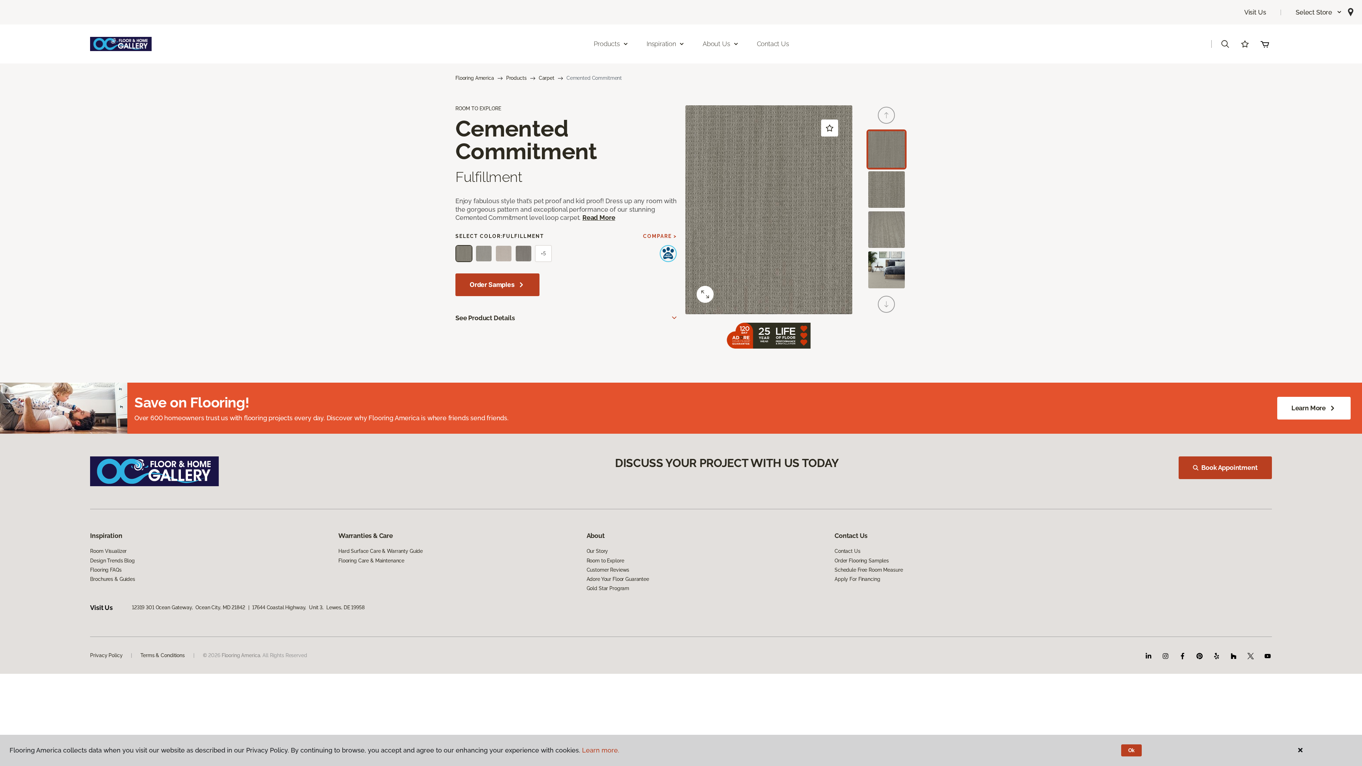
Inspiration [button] (661, 44)
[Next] (886, 304)
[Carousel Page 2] (887, 190)
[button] (1319, 12)
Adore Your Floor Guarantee (618, 579)
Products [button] (607, 44)
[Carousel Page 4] (887, 270)
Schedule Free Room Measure (869, 570)
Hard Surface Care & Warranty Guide (380, 551)
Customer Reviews (608, 570)
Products (516, 78)
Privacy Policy (106, 655)
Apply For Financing (857, 579)
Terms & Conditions (162, 655)
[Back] (886, 115)
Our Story (597, 551)
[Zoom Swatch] (705, 294)
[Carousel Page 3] (887, 230)
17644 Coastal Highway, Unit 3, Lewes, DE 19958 (308, 607)
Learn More (1308, 408)
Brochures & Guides (112, 579)
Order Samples (492, 284)
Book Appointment (1229, 467)
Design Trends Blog (112, 561)
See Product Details (485, 318)
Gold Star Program (608, 588)
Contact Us (773, 44)
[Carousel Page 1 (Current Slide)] (887, 149)
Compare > (660, 236)
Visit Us (1255, 12)
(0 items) (1265, 44)
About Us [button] (716, 44)
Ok (1131, 750)
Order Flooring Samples (862, 561)
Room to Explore (605, 561)
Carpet (546, 78)
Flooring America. (241, 655)
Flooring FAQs (105, 570)
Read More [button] (598, 217)
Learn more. (600, 750)
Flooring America (474, 78)
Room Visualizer (108, 551)
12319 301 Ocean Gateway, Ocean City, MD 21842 (188, 607)
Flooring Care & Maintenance (371, 561)
